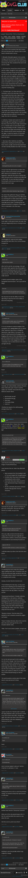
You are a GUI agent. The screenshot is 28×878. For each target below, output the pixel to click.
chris (9, 36)
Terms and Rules (24, 875)
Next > (22, 40)
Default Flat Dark (6, 872)
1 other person (7, 307)
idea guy (18, 36)
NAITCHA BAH (10, 381)
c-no (17, 151)
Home (3, 10)
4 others (23, 227)
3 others (20, 210)
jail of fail (23, 36)
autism (5, 36)
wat (22, 38)
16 (19, 40)
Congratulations (12, 151)
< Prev (2, 40)
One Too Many (14, 210)
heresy (13, 36)
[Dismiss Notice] (26, 21)
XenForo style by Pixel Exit (17, 876)
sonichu (18, 38)
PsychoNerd (11, 227)
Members (17, 10)
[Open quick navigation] (26, 17)
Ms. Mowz (11, 349)
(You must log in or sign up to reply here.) (20, 862)
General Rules (6, 27)
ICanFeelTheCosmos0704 (13, 216)
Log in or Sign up (22, 1)
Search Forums (3, 13)
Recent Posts (10, 13)
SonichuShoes (5, 515)
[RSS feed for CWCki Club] (26, 873)
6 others (21, 151)
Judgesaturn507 (10, 158)
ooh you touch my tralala (10, 38)
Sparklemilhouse (5, 151)
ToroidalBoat (10, 254)
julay (3, 38)
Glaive (3, 558)
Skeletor (8, 234)
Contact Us (20, 872)
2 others (23, 450)
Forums (10, 10)
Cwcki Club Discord (13, 30)
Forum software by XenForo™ (6, 876)
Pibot (7, 44)
